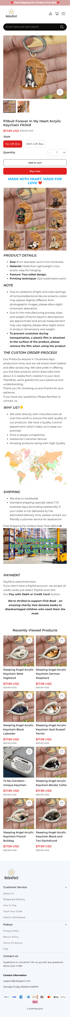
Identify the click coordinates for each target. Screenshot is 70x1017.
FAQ (5, 949)
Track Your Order (12, 911)
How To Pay (9, 905)
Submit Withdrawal (14, 917)
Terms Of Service (12, 943)
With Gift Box (35, 143)
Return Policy (11, 937)
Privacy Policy (11, 931)
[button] (63, 13)
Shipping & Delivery (14, 899)
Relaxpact (38, 1009)
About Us (8, 893)
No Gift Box (12, 143)
